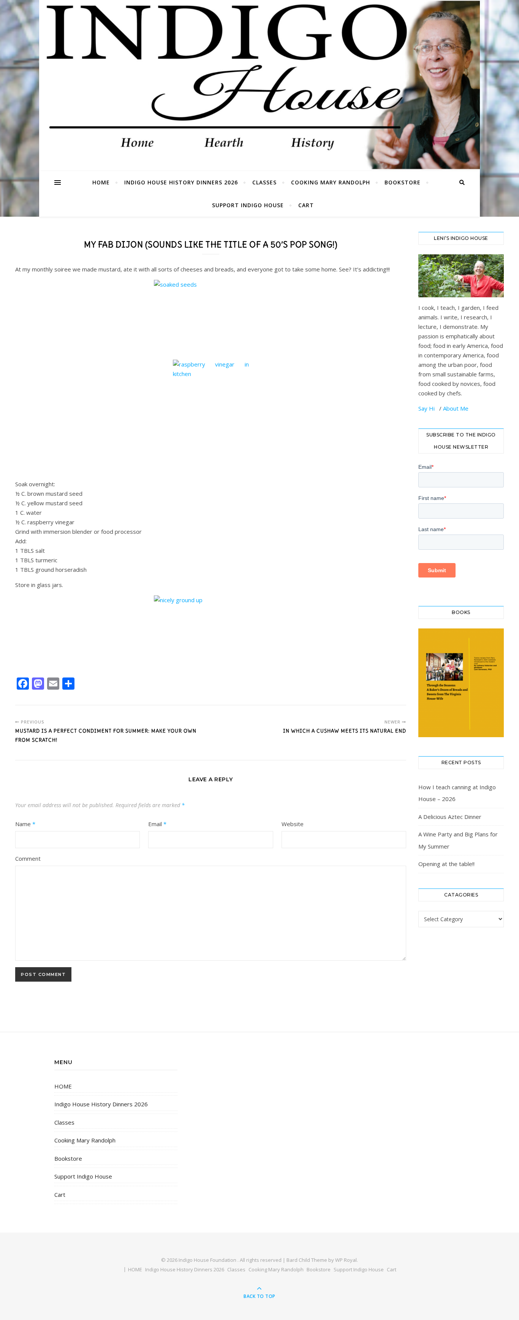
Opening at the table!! (446, 864)
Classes (264, 182)
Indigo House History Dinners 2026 (181, 182)
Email (157, 824)
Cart (306, 205)
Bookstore (403, 182)
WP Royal (346, 1260)
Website (293, 824)
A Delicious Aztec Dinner (449, 816)
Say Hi (427, 408)
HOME (101, 182)
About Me (455, 408)
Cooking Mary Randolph (330, 182)
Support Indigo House (248, 205)
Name (25, 824)
